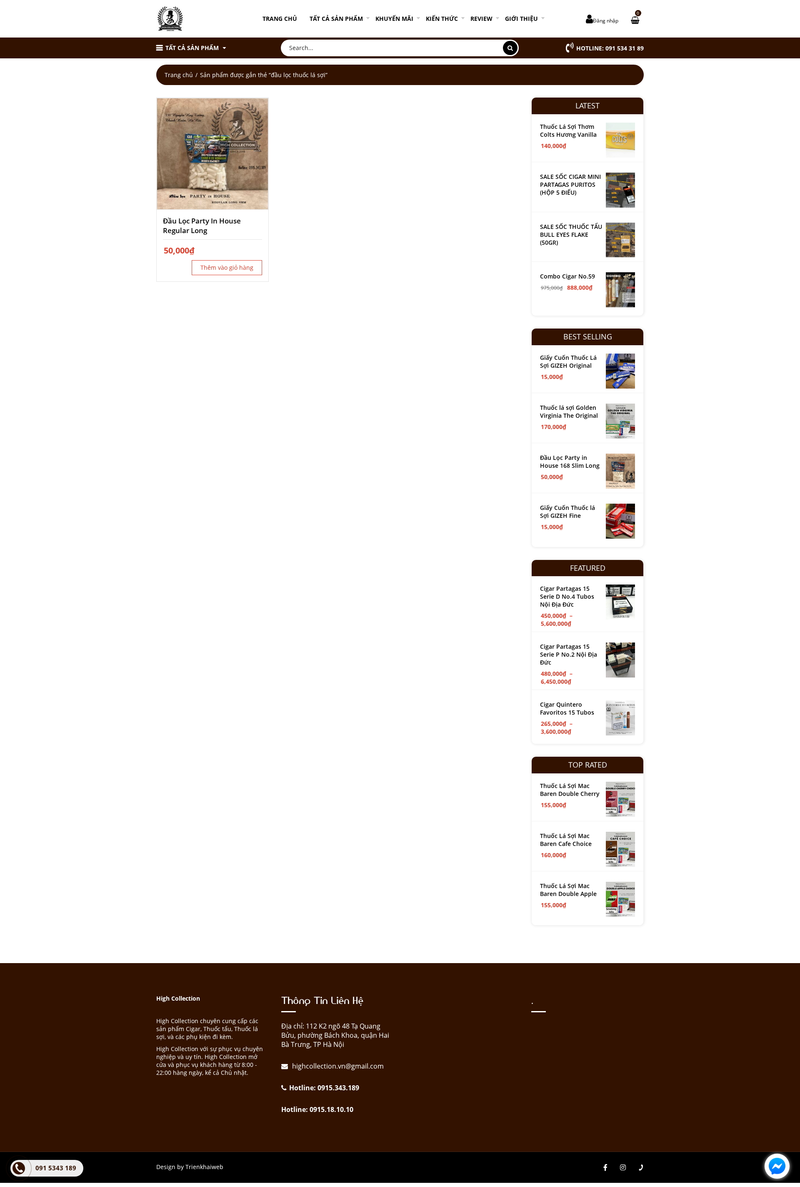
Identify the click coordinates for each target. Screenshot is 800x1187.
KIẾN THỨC (442, 19)
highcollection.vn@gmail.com (337, 1066)
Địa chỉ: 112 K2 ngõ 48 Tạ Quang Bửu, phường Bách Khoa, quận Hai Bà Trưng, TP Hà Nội (335, 1035)
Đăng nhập (605, 20)
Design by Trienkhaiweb (189, 1167)
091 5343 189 (55, 1168)
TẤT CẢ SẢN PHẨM (336, 19)
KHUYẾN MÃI (394, 19)
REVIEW (481, 19)
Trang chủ (279, 19)
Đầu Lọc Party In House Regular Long (202, 225)
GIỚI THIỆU (521, 19)
